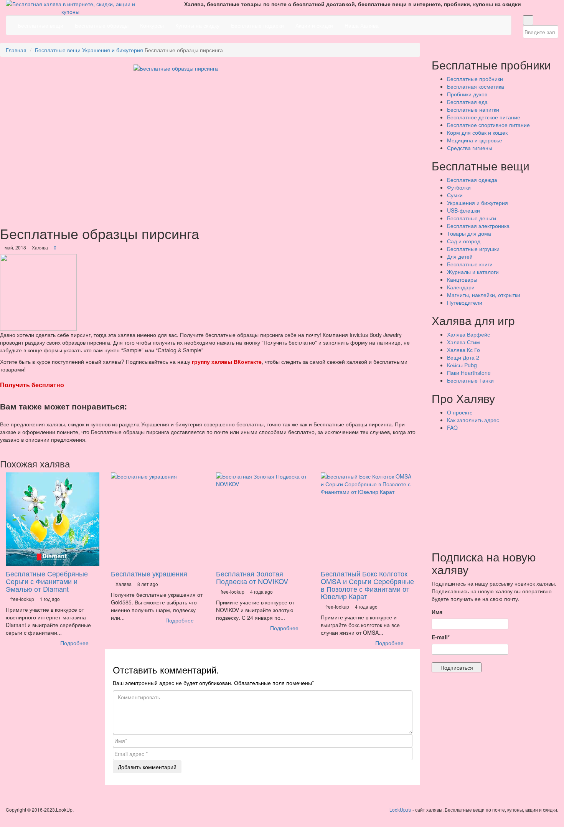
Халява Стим (463, 342)
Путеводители (464, 302)
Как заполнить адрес (473, 420)
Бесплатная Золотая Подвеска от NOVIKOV (252, 577)
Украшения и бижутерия (112, 50)
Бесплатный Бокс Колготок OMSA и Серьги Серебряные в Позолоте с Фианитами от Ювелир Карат (367, 584)
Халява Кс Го (463, 349)
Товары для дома (469, 233)
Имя (437, 612)
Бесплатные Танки (470, 380)
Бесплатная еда (467, 102)
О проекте (460, 412)
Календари (461, 287)
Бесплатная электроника (478, 225)
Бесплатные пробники (475, 79)
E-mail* (441, 637)
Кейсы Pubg (462, 365)
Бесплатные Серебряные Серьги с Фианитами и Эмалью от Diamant (47, 581)
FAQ (452, 427)
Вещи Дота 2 (463, 357)
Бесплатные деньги (471, 218)
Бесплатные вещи (40, 25)
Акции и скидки (314, 25)
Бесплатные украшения (149, 573)
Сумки (455, 195)
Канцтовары (462, 279)
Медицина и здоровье (474, 140)
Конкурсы (152, 25)
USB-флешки (463, 210)
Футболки (459, 187)
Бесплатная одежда (472, 179)
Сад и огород (463, 241)
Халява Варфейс (468, 334)
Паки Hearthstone (469, 372)
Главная (16, 50)
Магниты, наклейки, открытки (483, 295)
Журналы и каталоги (473, 272)
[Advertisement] (498, 489)
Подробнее (75, 643)
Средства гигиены (469, 148)
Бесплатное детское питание (483, 117)
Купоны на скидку (197, 25)
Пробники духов (467, 94)
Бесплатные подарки (257, 25)
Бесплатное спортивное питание (488, 125)
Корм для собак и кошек (477, 132)
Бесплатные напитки (473, 109)
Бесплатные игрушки (473, 249)
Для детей (460, 256)
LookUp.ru (400, 809)
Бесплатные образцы (102, 25)
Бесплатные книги (470, 264)
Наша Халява (362, 25)
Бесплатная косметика (475, 86)
